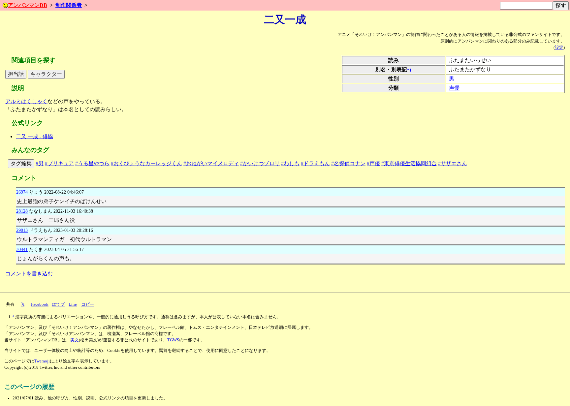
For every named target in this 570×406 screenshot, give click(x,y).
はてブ (58, 304)
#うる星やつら (92, 163)
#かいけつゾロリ (260, 163)
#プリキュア (59, 163)
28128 (22, 211)
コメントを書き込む (29, 273)
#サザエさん (452, 163)
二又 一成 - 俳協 (34, 136)
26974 (22, 192)
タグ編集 (21, 163)
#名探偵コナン (348, 163)
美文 (74, 340)
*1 (409, 70)
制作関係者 (68, 5)
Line (73, 304)
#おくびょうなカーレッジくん (146, 163)
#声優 (373, 163)
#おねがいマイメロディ (211, 163)
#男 (40, 163)
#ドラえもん (315, 163)
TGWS (173, 340)
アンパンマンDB (27, 5)
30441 (22, 249)
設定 (559, 47)
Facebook (39, 304)
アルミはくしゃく (26, 101)
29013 (22, 230)
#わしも (290, 163)
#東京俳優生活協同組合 (409, 163)
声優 (454, 88)
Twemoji (42, 361)
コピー (87, 304)
